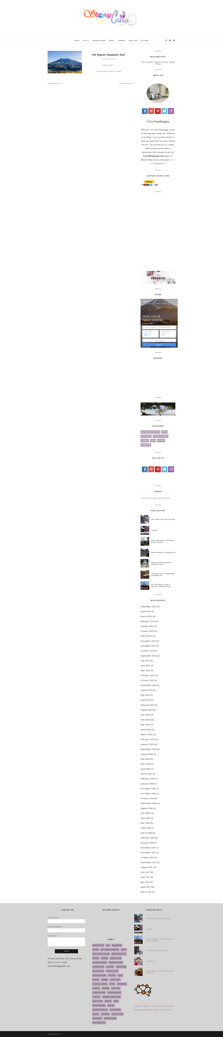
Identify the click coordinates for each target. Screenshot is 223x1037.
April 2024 (146, 611)
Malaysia (96, 997)
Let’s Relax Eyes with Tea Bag (163, 519)
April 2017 (145, 887)
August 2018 (147, 808)
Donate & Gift (112, 971)
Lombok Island (99, 992)
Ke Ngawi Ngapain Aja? (109, 54)
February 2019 (148, 778)
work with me (110, 1018)
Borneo (104, 958)
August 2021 (147, 690)
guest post (115, 979)
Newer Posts (55, 83)
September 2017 (148, 862)
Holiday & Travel (114, 71)
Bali (108, 945)
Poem (153, 440)
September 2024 (149, 606)
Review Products (100, 1010)
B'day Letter (98, 945)
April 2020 (146, 729)
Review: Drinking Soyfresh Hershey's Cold (161, 563)
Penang (108, 1001)
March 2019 (146, 773)
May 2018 (145, 823)
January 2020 (147, 744)
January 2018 (147, 842)
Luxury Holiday (114, 992)
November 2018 (148, 793)
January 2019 (147, 783)
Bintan (96, 958)
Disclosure (146, 436)
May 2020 (145, 724)
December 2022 (148, 641)
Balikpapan (116, 945)
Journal (144, 440)
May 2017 (145, 882)
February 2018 (148, 837)
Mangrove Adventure (111, 997)
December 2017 (148, 847)
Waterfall (97, 1018)
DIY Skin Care (98, 971)
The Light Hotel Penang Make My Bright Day (163, 574)
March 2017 (146, 891)
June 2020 (146, 719)
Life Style (116, 988)
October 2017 (147, 857)
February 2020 (148, 739)
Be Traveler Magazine (150, 432)
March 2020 (146, 734)
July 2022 (145, 660)
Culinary (110, 967)
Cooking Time (98, 967)
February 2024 (148, 621)
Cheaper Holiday (100, 962)
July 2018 (145, 813)
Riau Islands (115, 1010)
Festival (112, 975)
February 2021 (148, 705)
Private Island (99, 1005)
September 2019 (148, 749)
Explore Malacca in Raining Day (163, 552)
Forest (96, 979)
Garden (105, 979)
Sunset (96, 1014)
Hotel (112, 984)
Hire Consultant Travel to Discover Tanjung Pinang (158, 63)
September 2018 (148, 803)
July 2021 (145, 695)
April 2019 (146, 769)
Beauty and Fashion (101, 954)
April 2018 (145, 828)
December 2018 (148, 788)
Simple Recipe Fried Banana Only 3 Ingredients (160, 972)
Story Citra (57, 1034)
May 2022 (145, 670)
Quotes (161, 440)
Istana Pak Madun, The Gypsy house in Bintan (162, 541)
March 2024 (146, 616)
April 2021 (145, 700)
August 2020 (147, 709)
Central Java (115, 958)
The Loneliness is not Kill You (157, 950)
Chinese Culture (115, 962)
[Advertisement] (158, 231)
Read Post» (109, 65)
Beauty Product (119, 954)
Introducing (150, 961)
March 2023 (146, 636)
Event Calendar (99, 975)
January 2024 (147, 626)
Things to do (117, 1014)
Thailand (105, 1014)
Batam (95, 949)
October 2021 (147, 680)
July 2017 (145, 872)
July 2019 (145, 759)
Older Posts (125, 83)
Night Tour (97, 1001)
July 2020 (145, 714)
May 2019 (145, 764)
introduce (145, 445)
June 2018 (145, 818)
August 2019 (147, 754)
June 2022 (146, 665)
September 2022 (149, 655)
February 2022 (148, 675)
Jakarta (96, 988)
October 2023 (147, 631)
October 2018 (147, 798)
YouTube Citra (99, 1022)
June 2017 (145, 877)
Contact (154, 530)
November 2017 (148, 852)
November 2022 (148, 646)
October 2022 (147, 650)
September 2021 (148, 685)
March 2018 (146, 833)
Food (120, 975)
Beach (164, 432)
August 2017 (146, 867)
